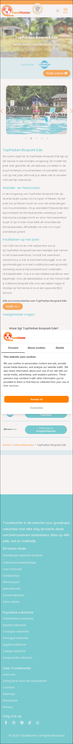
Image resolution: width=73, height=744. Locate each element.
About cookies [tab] (36, 347)
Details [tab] (60, 347)
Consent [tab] (13, 347)
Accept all (36, 399)
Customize (36, 407)
